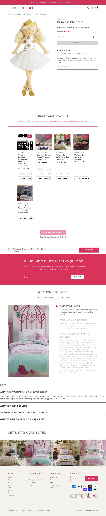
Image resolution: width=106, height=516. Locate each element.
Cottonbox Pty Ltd (90, 511)
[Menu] (9, 8)
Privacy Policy (55, 485)
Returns (32, 482)
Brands (52, 480)
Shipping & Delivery (36, 480)
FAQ (30, 485)
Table (10, 488)
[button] (77, 50)
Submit (91, 478)
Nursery (11, 482)
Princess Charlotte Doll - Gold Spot (34, 14)
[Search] (88, 7)
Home (10, 14)
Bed (9, 477)
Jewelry (11, 495)
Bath (10, 485)
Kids (10, 480)
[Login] (92, 7)
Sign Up (77, 277)
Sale (9, 493)
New (10, 490)
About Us (53, 477)
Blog (51, 482)
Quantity (61, 37)
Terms (52, 488)
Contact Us (33, 477)
